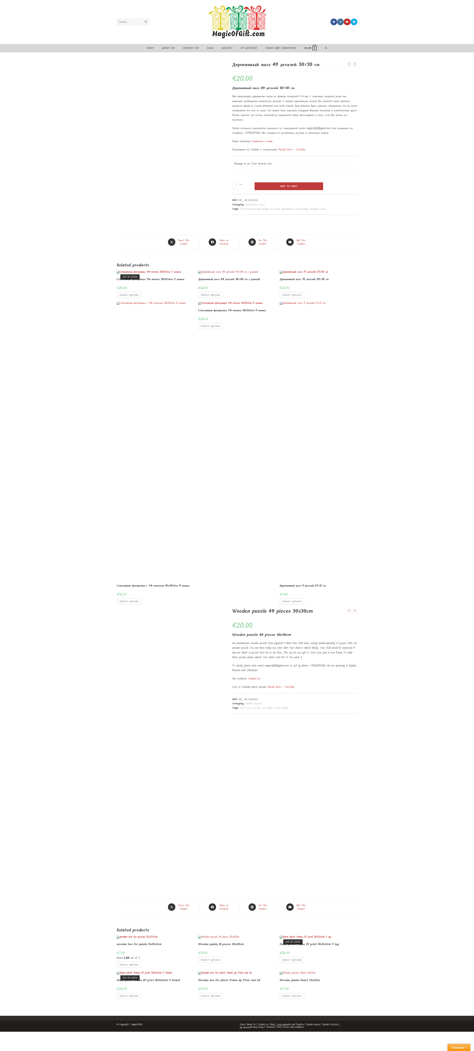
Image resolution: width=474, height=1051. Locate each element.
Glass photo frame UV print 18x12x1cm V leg (309, 944)
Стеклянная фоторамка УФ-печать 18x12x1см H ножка (232, 310)
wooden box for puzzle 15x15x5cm (139, 944)
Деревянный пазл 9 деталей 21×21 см (303, 586)
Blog (273, 1024)
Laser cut (245, 708)
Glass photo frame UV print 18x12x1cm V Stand (148, 980)
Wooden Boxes (313, 1024)
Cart (279, 1027)
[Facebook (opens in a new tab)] (334, 22)
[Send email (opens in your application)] (354, 22)
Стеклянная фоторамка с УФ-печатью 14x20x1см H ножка (153, 586)
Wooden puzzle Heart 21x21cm (300, 980)
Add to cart (288, 186)
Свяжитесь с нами (262, 141)
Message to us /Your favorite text (253, 164)
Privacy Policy (257, 1027)
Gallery (280, 1025)
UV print (244, 209)
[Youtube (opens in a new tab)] (347, 22)
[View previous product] (349, 64)
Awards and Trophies (294, 1024)
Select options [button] (210, 295)
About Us (251, 1024)
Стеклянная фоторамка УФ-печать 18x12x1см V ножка (150, 279)
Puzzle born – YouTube (292, 149)
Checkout (270, 1027)
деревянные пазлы (255, 204)
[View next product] (354, 64)
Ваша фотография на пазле (265, 209)
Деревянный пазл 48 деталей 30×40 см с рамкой (229, 279)
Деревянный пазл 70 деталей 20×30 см (304, 279)
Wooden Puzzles (330, 1024)
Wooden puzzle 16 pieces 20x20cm (221, 944)
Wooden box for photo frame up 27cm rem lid (229, 980)
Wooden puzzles (253, 703)
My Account (245, 1027)
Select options (128, 295)
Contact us (254, 678)
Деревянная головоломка (294, 209)
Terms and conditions (293, 1027)
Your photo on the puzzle (275, 708)
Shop (242, 1024)
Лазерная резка (317, 209)
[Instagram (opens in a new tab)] (340, 22)
